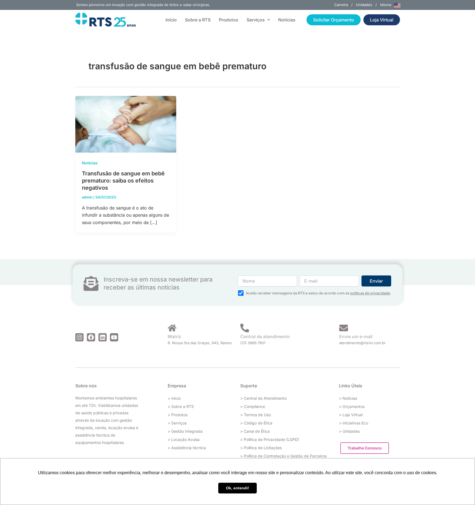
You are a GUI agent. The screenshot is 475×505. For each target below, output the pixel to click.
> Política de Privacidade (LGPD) (269, 439)
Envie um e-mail (355, 336)
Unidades (364, 4)
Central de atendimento (265, 336)
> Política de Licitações (261, 447)
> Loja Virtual (351, 414)
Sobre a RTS (198, 20)
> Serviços (177, 423)
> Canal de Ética (255, 431)
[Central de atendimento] (244, 328)
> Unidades (349, 431)
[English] (397, 5)
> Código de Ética (256, 423)
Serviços (256, 20)
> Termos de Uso (255, 414)
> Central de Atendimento (263, 398)
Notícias (287, 20)
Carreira (341, 4)
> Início (174, 398)
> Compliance (252, 406)
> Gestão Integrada (185, 431)
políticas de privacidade (370, 293)
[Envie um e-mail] (343, 328)
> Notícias (348, 398)
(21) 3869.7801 (252, 343)
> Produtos (177, 414)
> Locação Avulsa (184, 439)
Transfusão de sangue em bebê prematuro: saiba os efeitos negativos (123, 180)
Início (171, 20)
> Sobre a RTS (181, 406)
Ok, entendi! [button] (237, 488)
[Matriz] (172, 328)
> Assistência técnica (187, 447)
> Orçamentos (351, 406)
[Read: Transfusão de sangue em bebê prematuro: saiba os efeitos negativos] (125, 123)
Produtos (228, 20)
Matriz (174, 336)
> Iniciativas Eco (353, 423)
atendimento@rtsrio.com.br (362, 343)
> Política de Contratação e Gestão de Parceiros (283, 456)
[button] (258, 20)
